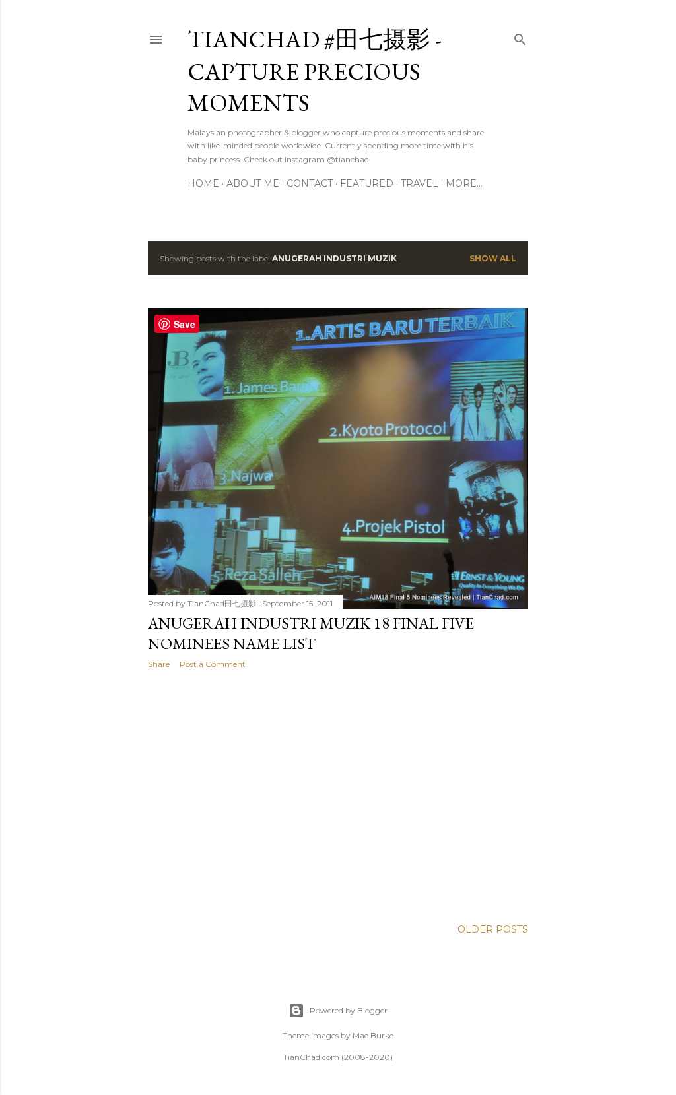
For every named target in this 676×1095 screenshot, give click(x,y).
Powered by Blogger (349, 1010)
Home (203, 183)
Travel (419, 183)
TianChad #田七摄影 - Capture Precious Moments (314, 71)
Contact (310, 183)
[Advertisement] (338, 794)
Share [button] (159, 664)
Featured (366, 183)
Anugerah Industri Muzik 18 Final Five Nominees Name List (311, 633)
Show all (492, 258)
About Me (252, 183)
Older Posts (492, 929)
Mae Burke (373, 1035)
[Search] (520, 36)
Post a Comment (213, 664)
